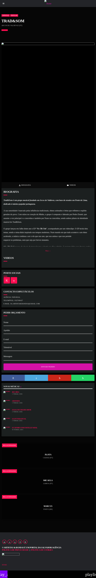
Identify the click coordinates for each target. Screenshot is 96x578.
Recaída (15, 392)
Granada (16, 401)
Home (4, 565)
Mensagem (8, 356)
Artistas (5, 15)
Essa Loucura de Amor (21, 410)
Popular (14, 15)
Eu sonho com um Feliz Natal (25, 428)
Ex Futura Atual (19, 419)
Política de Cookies (42, 550)
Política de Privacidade (15, 550)
